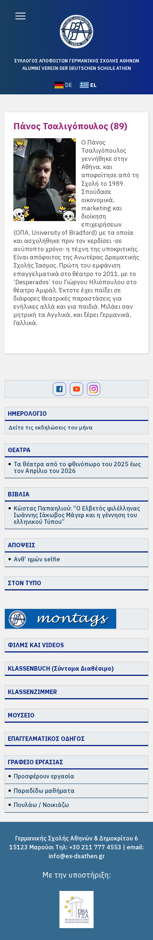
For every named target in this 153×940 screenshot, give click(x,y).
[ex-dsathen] (76, 31)
